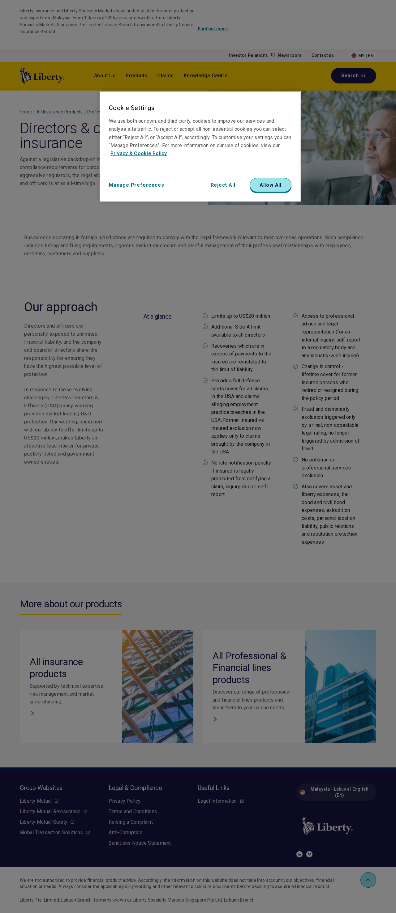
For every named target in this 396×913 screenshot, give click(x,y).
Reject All (223, 185)
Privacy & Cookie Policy (138, 153)
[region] (200, 146)
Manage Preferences (136, 185)
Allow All (271, 185)
